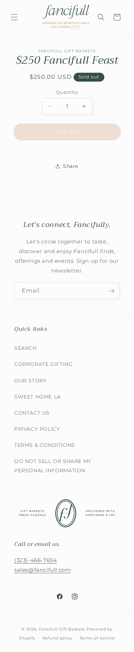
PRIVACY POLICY (37, 429)
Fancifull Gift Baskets (62, 629)
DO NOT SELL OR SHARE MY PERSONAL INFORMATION (52, 465)
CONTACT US (32, 413)
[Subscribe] (111, 290)
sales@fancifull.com (42, 569)
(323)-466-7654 (35, 560)
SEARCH (25, 348)
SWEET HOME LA (37, 396)
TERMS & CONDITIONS (44, 445)
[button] (14, 17)
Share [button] (70, 166)
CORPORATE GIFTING (43, 364)
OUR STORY (30, 380)
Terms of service (97, 638)
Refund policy (58, 638)
